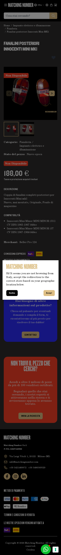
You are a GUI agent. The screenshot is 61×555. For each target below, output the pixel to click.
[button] (46, 549)
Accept (49, 293)
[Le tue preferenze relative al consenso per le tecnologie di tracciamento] (55, 550)
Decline (12, 293)
